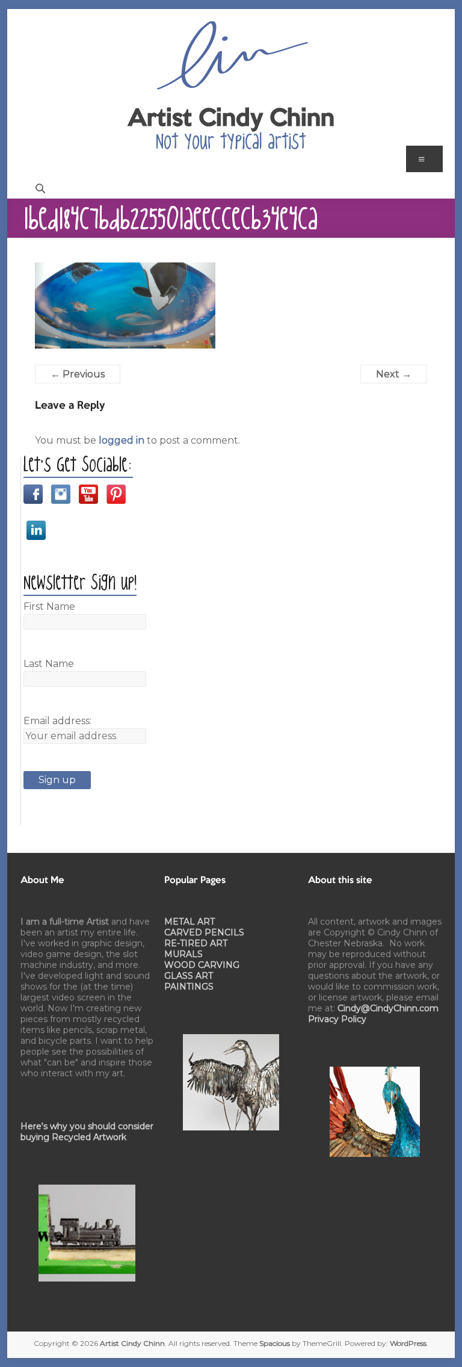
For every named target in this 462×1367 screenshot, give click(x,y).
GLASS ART (188, 975)
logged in (121, 440)
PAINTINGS (189, 986)
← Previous (78, 374)
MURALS (183, 954)
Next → (393, 374)
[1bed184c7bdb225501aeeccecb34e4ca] (125, 269)
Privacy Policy (337, 1019)
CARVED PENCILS (204, 932)
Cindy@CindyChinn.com (388, 1008)
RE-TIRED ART (195, 943)
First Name (49, 606)
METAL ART (189, 921)
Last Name (48, 663)
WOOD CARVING (201, 964)
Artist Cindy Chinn (231, 119)
